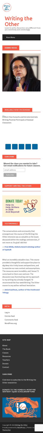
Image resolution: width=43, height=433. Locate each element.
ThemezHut (6, 430)
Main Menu (10, 37)
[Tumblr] (15, 146)
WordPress (21, 427)
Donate (5, 363)
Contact (5, 367)
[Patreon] (35, 146)
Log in (7, 312)
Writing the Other (18, 21)
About (4, 345)
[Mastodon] (8, 146)
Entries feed (10, 316)
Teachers (6, 360)
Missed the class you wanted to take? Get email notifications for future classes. (22, 165)
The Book (6, 349)
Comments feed (11, 319)
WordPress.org (11, 323)
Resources (6, 356)
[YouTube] (21, 146)
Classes (5, 352)
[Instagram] (28, 146)
